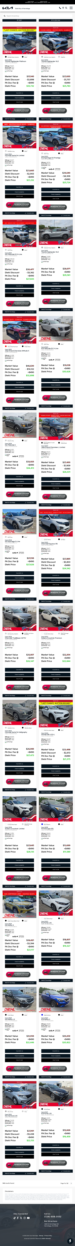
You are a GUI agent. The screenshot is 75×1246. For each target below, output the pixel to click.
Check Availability (19, 98)
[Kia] (7, 8)
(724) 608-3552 (52, 1217)
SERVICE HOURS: (44, 2)
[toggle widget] (70, 1241)
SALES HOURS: (30, 2)
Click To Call (19, 102)
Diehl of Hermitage (10, 119)
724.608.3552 (30, 119)
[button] (35, 41)
